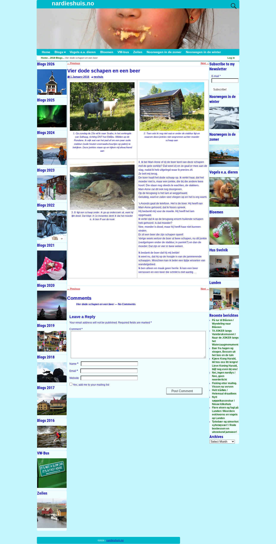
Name (73, 363)
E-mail (216, 76)
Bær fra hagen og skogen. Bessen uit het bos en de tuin (223, 352)
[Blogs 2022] (52, 225)
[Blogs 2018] (52, 372)
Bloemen (106, 52)
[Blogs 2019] (52, 341)
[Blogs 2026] (52, 82)
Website (74, 378)
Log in (231, 58)
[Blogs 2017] (52, 404)
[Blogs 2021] (52, 265)
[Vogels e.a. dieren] (224, 192)
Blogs (59, 52)
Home (46, 52)
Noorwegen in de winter (203, 52)
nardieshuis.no (73, 3)
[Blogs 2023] (52, 187)
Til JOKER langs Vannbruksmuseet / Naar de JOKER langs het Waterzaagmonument (225, 337)
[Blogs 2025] (52, 116)
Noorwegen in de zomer (164, 52)
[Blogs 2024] (52, 151)
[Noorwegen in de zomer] (224, 156)
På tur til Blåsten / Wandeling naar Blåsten (223, 324)
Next (205, 63)
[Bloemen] (224, 230)
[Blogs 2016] (52, 437)
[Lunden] (224, 299)
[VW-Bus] (52, 473)
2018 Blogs (56, 58)
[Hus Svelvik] (224, 266)
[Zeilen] (52, 513)
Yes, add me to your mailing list (90, 384)
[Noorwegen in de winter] (224, 118)
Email (73, 370)
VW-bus (123, 52)
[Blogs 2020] (52, 305)
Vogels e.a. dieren (83, 52)
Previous (73, 63)
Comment (76, 329)
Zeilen (137, 52)
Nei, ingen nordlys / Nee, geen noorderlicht (223, 376)
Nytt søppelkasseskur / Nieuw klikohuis (223, 400)
